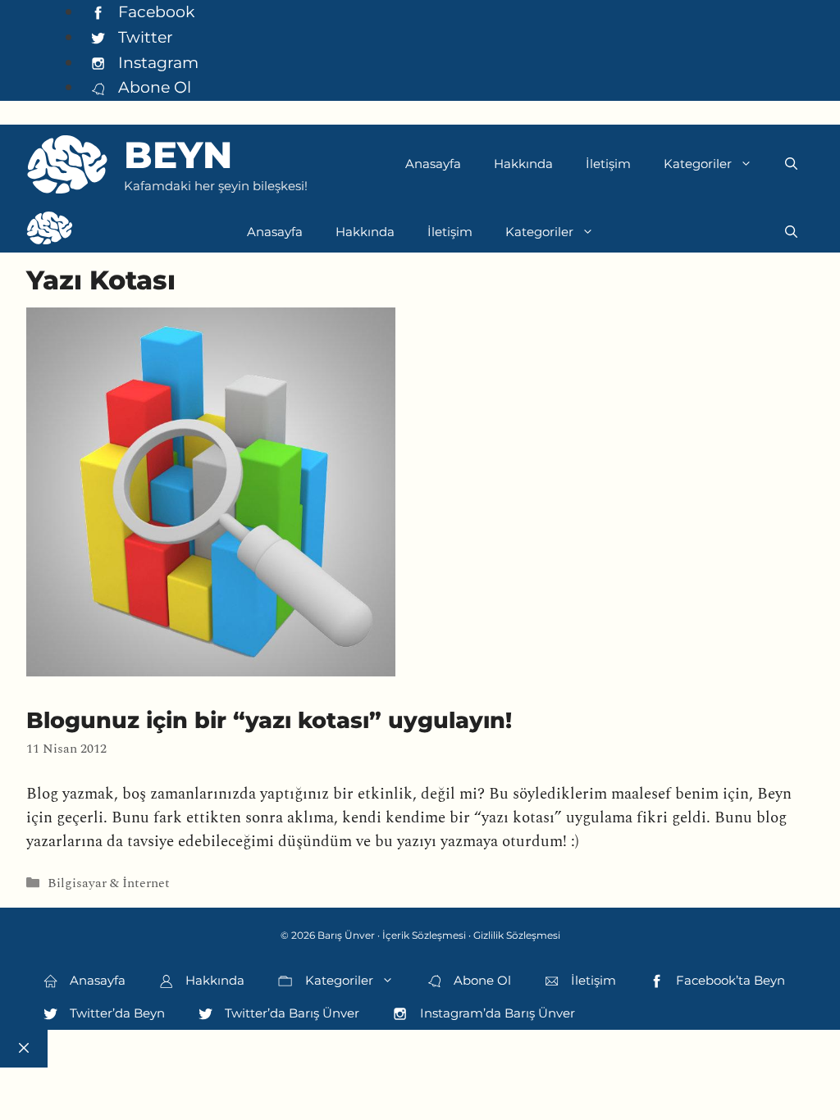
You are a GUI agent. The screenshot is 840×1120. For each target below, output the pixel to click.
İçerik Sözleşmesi (424, 935)
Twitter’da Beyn (115, 1013)
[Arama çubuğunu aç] (791, 164)
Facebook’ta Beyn (729, 980)
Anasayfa (433, 163)
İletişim (608, 163)
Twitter (143, 37)
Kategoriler (698, 163)
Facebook (154, 11)
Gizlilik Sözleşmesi (516, 935)
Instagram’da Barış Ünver (496, 1013)
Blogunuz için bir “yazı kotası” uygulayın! (269, 720)
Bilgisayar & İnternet (109, 884)
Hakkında (523, 163)
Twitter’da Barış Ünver (290, 1013)
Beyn (178, 154)
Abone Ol (152, 87)
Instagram (156, 62)
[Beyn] (49, 232)
